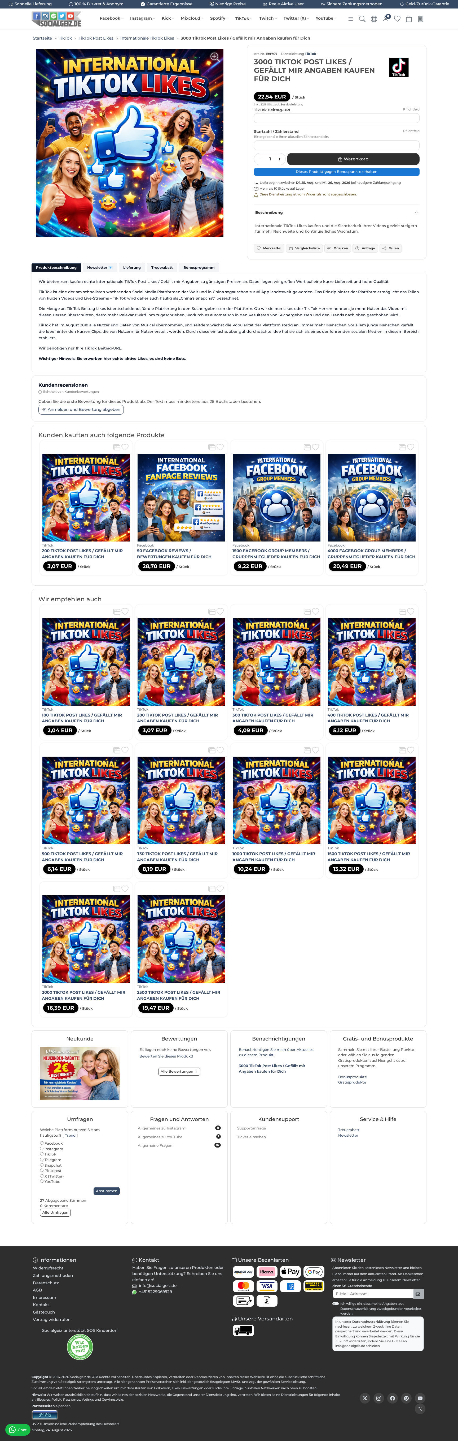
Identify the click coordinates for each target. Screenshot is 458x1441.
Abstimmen (106, 1191)
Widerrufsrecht (48, 1268)
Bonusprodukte (352, 1077)
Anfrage (368, 248)
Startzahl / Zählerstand (276, 131)
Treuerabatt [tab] (162, 267)
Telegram (52, 1160)
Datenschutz (46, 1282)
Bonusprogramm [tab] (199, 267)
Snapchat (52, 1165)
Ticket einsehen (251, 1137)
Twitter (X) (295, 18)
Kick (166, 18)
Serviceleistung (293, 1382)
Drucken (341, 248)
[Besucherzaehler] (45, 1415)
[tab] (56, 267)
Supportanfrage (251, 1128)
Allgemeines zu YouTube (178, 1137)
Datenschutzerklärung (371, 1322)
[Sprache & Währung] (374, 19)
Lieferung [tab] (132, 267)
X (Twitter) (53, 1176)
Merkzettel (272, 248)
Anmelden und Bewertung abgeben (84, 409)
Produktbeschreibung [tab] (56, 267)
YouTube (324, 18)
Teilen (394, 248)
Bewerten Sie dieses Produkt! (166, 1056)
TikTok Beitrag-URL (272, 110)
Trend (70, 1135)
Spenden (63, 1406)
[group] (129, 143)
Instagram (141, 18)
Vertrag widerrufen (52, 1319)
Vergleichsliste (307, 248)
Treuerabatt (349, 1130)
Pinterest (52, 1171)
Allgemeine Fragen (178, 1145)
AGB (37, 1290)
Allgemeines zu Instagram (178, 1128)
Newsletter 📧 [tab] (100, 267)
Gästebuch (44, 1312)
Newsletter (348, 1135)
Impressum (44, 1297)
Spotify (217, 18)
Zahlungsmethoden (53, 1275)
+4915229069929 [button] (155, 1291)
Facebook (110, 18)
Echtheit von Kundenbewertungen (71, 392)
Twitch (266, 18)
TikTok (242, 18)
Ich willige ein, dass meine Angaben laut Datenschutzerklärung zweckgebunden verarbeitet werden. (380, 1308)
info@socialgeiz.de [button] (158, 1285)
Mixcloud (190, 18)
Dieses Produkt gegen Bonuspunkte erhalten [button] (336, 171)
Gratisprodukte (352, 1082)
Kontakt (41, 1304)
